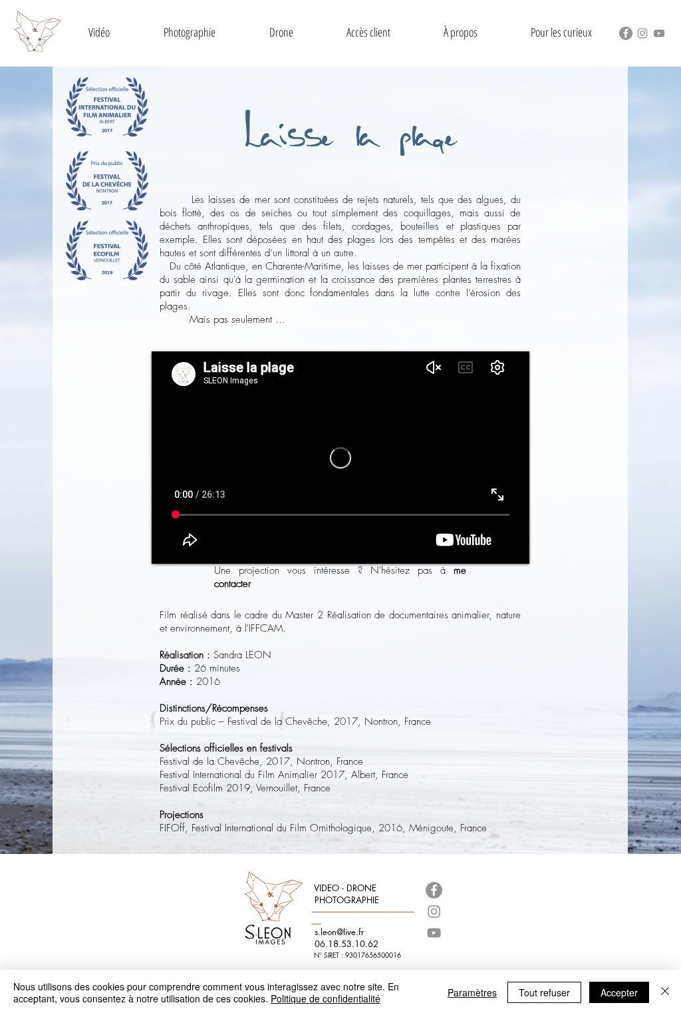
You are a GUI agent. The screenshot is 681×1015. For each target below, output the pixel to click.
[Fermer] (665, 992)
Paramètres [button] (472, 992)
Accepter (619, 992)
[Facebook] (625, 33)
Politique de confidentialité (325, 998)
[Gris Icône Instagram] (642, 33)
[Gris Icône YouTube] (659, 33)
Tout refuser (544, 992)
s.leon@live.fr (339, 932)
